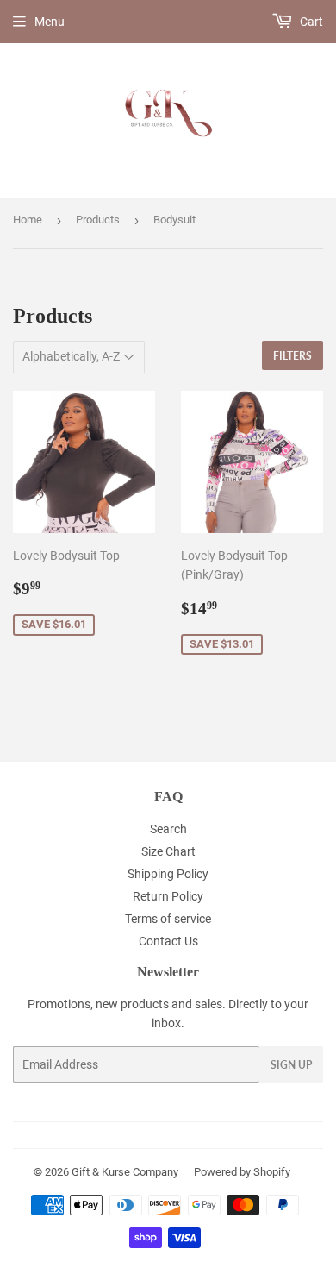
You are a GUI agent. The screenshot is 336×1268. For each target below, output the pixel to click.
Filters (292, 355)
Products (98, 219)
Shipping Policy (168, 874)
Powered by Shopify (242, 1171)
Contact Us (168, 941)
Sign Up (291, 1064)
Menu (49, 21)
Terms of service (168, 919)
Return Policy (168, 896)
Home (27, 219)
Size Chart (168, 851)
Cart (310, 21)
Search (168, 829)
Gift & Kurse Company (125, 1171)
